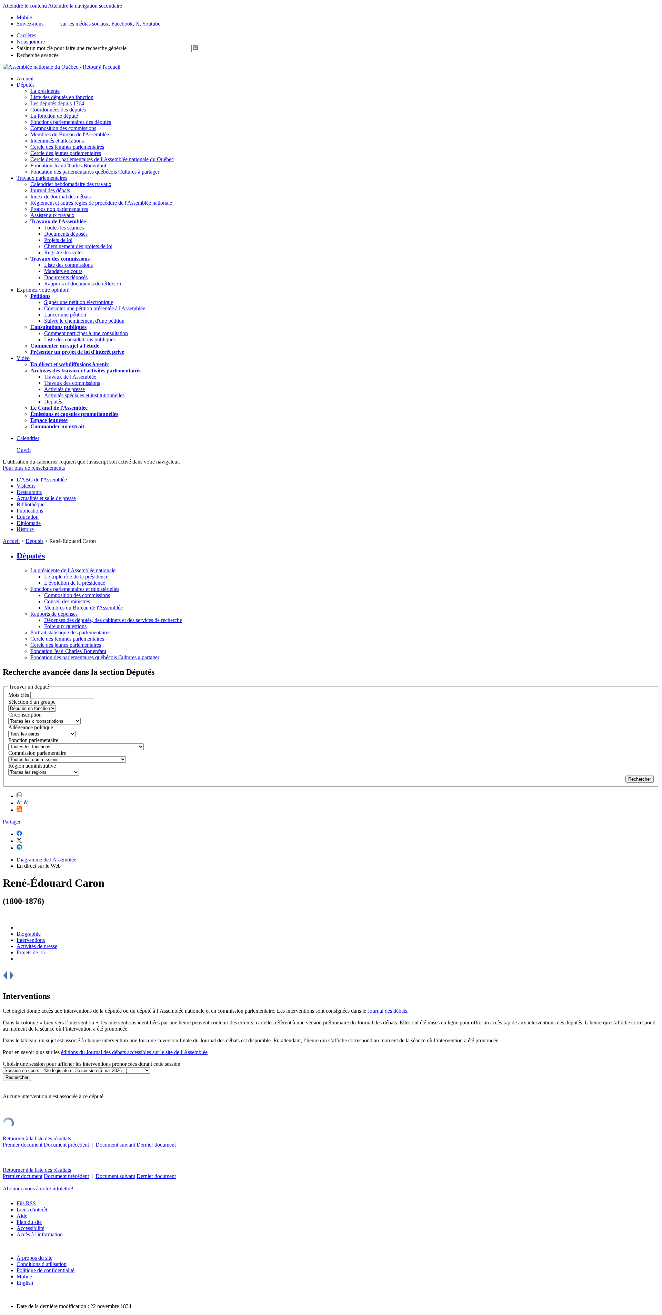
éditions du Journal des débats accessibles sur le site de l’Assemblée (134, 1052)
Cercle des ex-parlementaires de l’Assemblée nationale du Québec (102, 159)
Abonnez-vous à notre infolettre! (38, 1188)
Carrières (26, 35)
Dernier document (156, 1145)
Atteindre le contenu (25, 6)
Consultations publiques (58, 327)
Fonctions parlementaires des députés (70, 122)
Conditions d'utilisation (42, 1264)
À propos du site (34, 1258)
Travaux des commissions (60, 259)
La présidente (45, 91)
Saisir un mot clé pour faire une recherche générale (72, 48)
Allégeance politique (30, 727)
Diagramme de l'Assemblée (46, 860)
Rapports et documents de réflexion (82, 283)
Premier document (22, 1145)
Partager (12, 822)
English (25, 1283)
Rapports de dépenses (54, 614)
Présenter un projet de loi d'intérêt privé (77, 352)
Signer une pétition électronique (78, 302)
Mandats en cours (63, 271)
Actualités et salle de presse (46, 498)
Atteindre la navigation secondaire (85, 6)
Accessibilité (30, 1228)
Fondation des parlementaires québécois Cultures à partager (94, 172)
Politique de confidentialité (45, 1270)
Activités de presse (64, 389)
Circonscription (25, 715)
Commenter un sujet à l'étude (64, 346)
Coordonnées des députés (58, 110)
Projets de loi (58, 240)
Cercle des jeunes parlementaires (65, 153)
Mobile (24, 1276)
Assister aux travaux (52, 215)
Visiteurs (26, 486)
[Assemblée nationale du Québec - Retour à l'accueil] (61, 67)
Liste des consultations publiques (80, 339)
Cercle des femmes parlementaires (67, 147)
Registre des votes (63, 252)
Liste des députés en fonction (61, 97)
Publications (30, 511)
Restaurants (29, 492)
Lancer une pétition (65, 315)
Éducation (28, 517)
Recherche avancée (38, 55)
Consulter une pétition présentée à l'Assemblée (94, 308)
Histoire (25, 529)
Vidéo (23, 358)
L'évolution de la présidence (74, 583)
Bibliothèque (30, 504)
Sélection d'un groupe (32, 702)
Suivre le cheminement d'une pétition (84, 321)
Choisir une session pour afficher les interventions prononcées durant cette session (91, 1064)
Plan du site (29, 1222)
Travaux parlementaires (42, 178)
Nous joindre (31, 42)
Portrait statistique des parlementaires (70, 632)
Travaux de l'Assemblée (58, 221)
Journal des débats (50, 190)
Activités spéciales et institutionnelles (84, 395)
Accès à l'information (40, 1234)
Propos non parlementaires (59, 209)
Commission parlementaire (37, 753)
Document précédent (66, 1145)
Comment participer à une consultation (86, 333)
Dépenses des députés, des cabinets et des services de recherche (113, 620)
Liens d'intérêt (32, 1209)
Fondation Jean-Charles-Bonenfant (68, 165)
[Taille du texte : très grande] (26, 803)
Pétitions (40, 296)
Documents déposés (66, 234)
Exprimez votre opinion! (43, 290)
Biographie (29, 934)
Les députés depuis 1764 (57, 103)
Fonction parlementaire (33, 740)
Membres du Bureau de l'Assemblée (69, 134)
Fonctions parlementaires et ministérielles (74, 589)
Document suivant (115, 1145)
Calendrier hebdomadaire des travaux (70, 184)
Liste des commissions (68, 265)
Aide (22, 1216)
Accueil (25, 78)
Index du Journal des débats (60, 196)
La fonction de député (54, 116)
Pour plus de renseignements (34, 468)
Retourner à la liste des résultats (37, 1138)
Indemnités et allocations (57, 141)
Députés (25, 85)
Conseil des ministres (67, 601)
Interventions (31, 940)
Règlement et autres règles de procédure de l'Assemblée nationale (101, 203)
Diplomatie (29, 523)
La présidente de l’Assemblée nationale (73, 570)
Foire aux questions (65, 626)
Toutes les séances (64, 228)
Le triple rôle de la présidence (76, 576)
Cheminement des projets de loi (78, 246)
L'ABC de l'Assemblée (42, 480)
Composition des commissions (63, 128)
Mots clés (18, 695)
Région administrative (32, 766)
